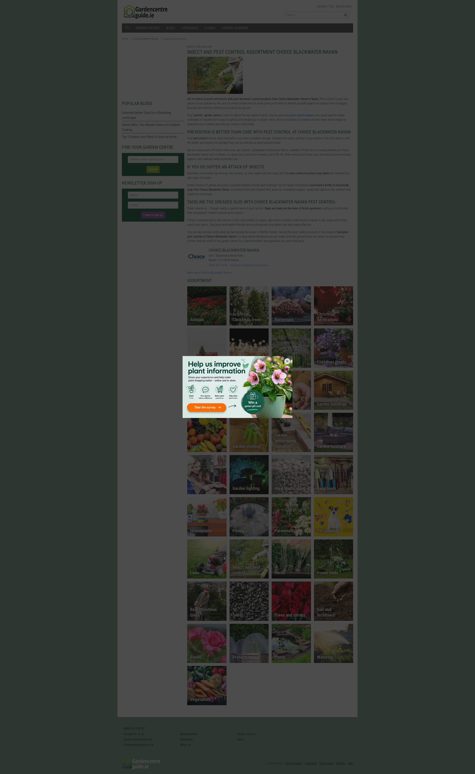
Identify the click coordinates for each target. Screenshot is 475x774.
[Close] (287, 361)
